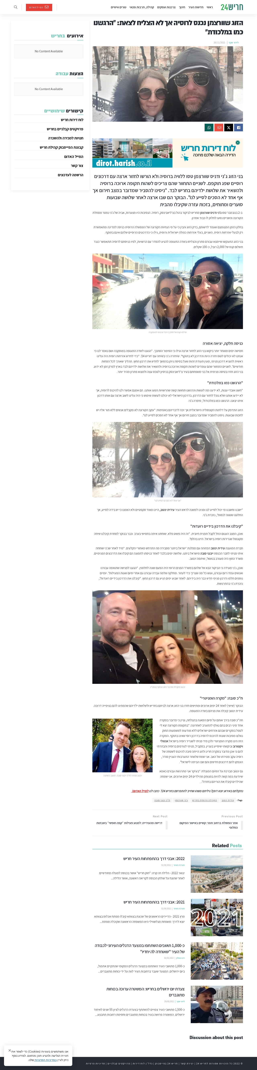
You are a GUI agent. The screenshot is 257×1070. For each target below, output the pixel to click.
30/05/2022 (169, 958)
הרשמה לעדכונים (70, 174)
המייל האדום (36, 7)
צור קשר (77, 165)
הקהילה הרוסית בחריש (204, 800)
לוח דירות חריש (72, 119)
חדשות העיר (195, 7)
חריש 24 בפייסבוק (166, 1063)
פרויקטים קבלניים (119, 1063)
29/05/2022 (169, 1001)
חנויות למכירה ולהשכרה (65, 138)
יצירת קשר (187, 1063)
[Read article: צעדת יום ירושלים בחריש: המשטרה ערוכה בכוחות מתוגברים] (217, 1004)
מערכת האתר (179, 865)
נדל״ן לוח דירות (143, 1063)
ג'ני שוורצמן (181, 800)
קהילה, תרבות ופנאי (142, 7)
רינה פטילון (180, 958)
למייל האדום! (139, 791)
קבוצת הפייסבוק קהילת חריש (61, 147)
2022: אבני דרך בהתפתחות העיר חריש (154, 858)
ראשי (210, 7)
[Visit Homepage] (232, 7)
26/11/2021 (219, 42)
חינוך (182, 7)
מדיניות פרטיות (95, 1063)
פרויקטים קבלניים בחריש (65, 129)
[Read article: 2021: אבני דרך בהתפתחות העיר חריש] (217, 917)
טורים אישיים (118, 7)
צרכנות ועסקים (166, 7)
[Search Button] (15, 7)
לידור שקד (233, 42)
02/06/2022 (166, 865)
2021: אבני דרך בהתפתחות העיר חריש (154, 902)
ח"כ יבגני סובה (162, 800)
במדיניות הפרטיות (45, 1060)
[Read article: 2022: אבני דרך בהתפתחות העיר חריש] (217, 874)
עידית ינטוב (228, 800)
